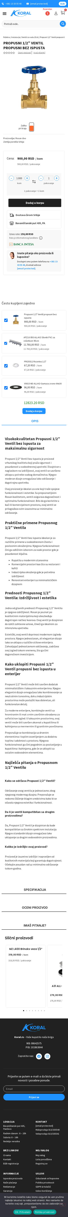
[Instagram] (47, 1056)
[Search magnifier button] (63, 24)
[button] (40, 238)
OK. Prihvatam (22, 1212)
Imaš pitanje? (39, 52)
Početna (6, 37)
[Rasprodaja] (47, 13)
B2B (62, 3)
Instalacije (15, 37)
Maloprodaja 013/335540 (48, 1129)
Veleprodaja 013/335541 (47, 1133)
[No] (63, 1204)
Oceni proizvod (24, 52)
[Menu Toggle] (4, 13)
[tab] (34, 421)
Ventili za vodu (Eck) (30, 37)
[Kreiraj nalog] (56, 13)
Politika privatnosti (45, 1212)
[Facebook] (39, 1056)
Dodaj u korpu (35, 203)
